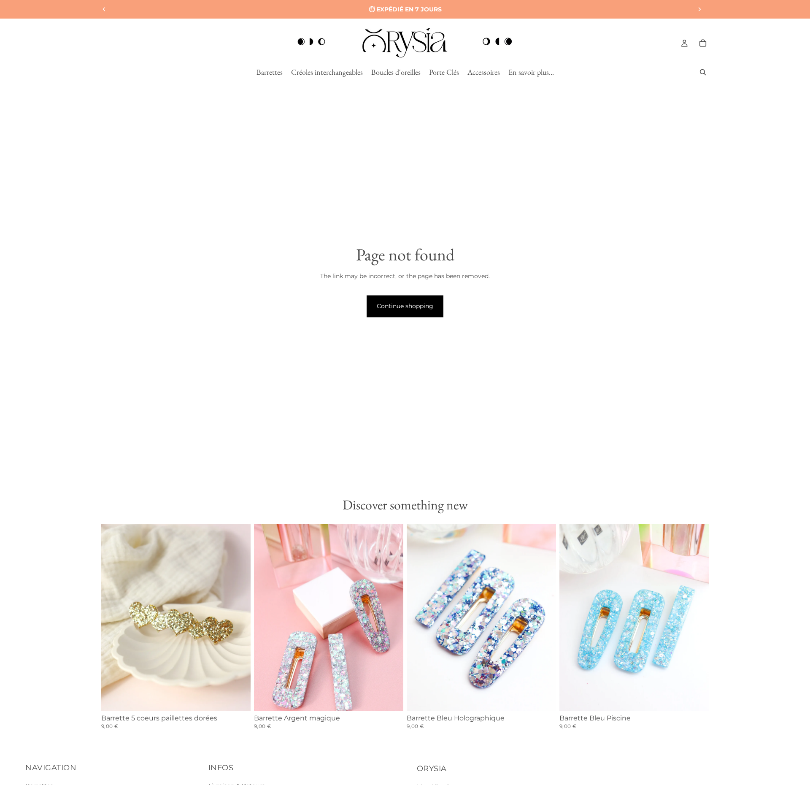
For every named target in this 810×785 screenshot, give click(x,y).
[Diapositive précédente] (104, 9)
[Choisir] (390, 698)
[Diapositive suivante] (699, 9)
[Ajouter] (237, 698)
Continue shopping (405, 306)
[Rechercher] (703, 72)
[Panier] (703, 43)
